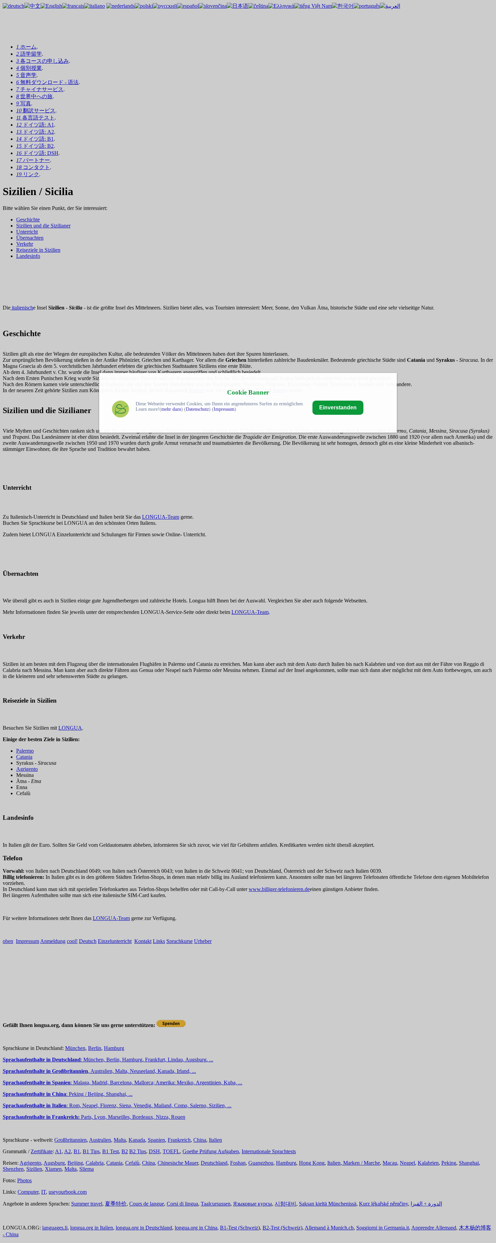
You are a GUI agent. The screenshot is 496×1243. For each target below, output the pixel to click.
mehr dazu (171, 409)
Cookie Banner (248, 392)
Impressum (224, 409)
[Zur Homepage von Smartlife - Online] (120, 411)
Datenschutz (197, 409)
